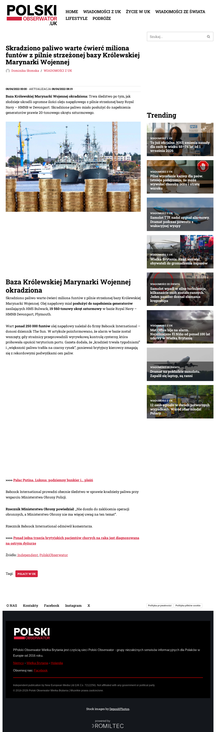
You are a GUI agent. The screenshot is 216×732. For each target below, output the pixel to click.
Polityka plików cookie (188, 605)
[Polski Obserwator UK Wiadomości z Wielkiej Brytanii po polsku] (32, 15)
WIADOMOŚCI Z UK (102, 11)
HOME (72, 11)
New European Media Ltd (59, 685)
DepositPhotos (119, 709)
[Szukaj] (208, 36)
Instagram (73, 605)
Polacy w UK (27, 573)
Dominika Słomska (25, 71)
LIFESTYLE (77, 18)
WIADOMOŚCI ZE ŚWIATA (180, 11)
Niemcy (18, 663)
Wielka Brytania (37, 663)
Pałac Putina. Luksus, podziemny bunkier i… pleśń (53, 480)
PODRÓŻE (102, 18)
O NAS (12, 605)
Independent (27, 555)
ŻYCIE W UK (138, 11)
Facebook (51, 605)
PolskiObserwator (53, 555)
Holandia (57, 663)
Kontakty (30, 605)
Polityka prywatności (159, 605)
